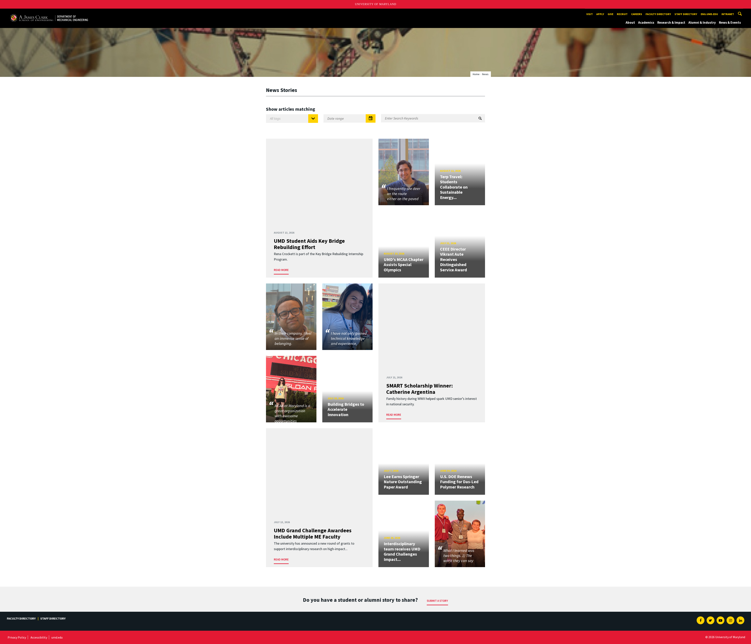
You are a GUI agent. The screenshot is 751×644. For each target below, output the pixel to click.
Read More (281, 270)
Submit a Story (437, 601)
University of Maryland (375, 4)
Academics (646, 22)
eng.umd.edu (709, 14)
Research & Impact (671, 22)
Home (476, 74)
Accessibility (39, 637)
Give (610, 14)
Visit (589, 14)
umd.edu (57, 637)
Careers (636, 14)
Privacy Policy (17, 637)
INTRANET (727, 14)
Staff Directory (686, 14)
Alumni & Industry (702, 22)
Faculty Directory (658, 14)
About (630, 22)
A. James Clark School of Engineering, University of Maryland (49, 12)
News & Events (730, 22)
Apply (600, 14)
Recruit (622, 14)
